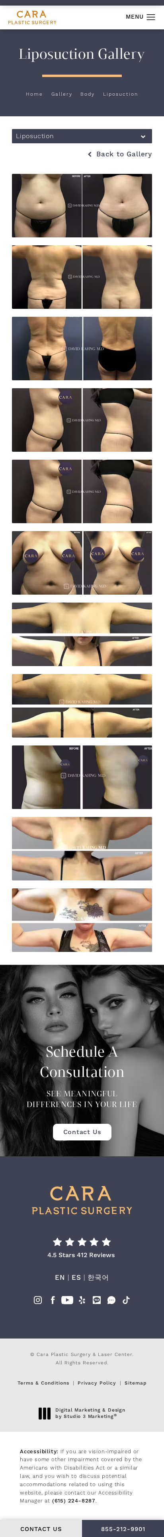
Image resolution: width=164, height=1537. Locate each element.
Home (34, 94)
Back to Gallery (123, 154)
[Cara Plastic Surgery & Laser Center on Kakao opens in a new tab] (96, 1302)
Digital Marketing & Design (90, 1413)
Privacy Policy (97, 1383)
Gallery (61, 94)
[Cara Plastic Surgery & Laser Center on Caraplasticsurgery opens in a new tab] (111, 1302)
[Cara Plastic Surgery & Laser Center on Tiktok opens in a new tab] (126, 1302)
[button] (151, 17)
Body (87, 94)
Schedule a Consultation (82, 1076)
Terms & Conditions (43, 1383)
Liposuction (120, 94)
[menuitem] (37, 1302)
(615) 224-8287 (74, 1501)
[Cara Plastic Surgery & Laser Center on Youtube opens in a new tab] (67, 1302)
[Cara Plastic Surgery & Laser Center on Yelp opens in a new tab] (82, 1302)
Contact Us (82, 1132)
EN (60, 1278)
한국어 (98, 1278)
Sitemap (136, 1383)
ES (76, 1278)
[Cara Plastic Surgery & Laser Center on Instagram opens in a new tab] (37, 1302)
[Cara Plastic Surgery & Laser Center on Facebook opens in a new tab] (52, 1302)
